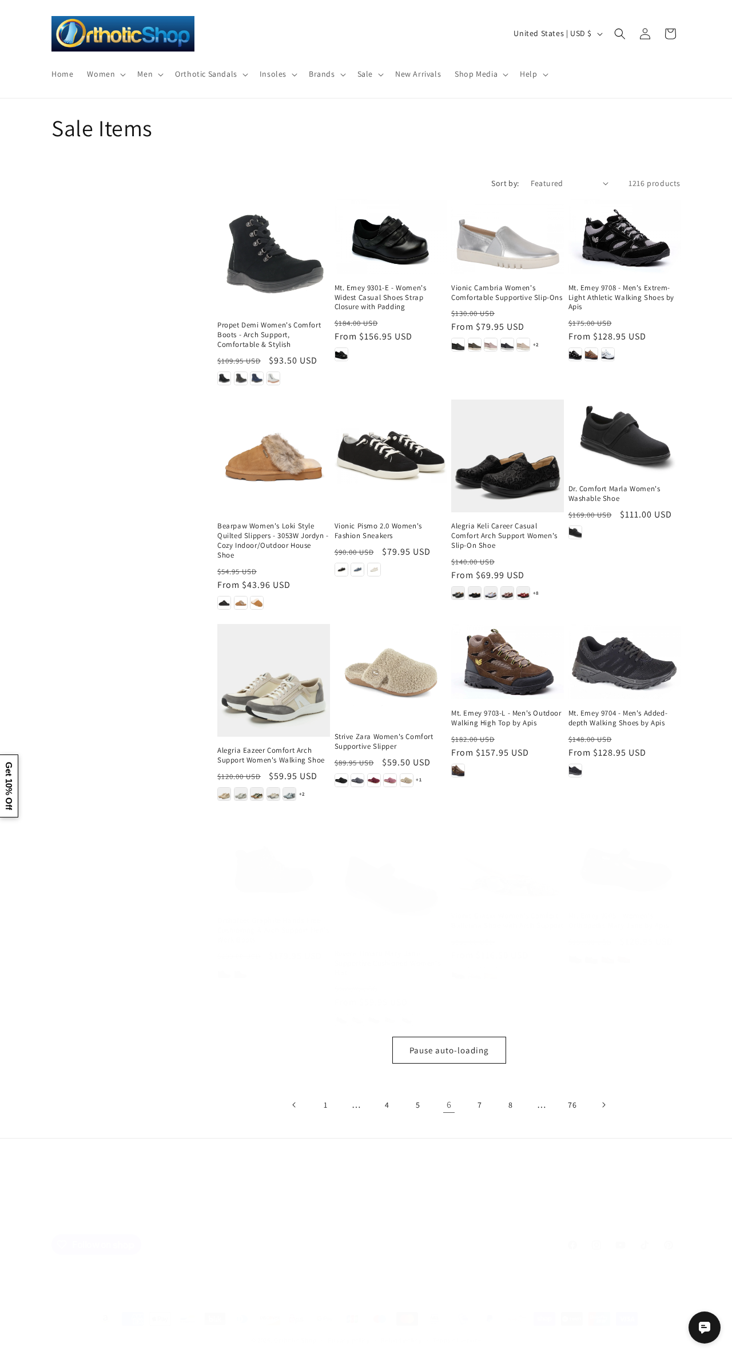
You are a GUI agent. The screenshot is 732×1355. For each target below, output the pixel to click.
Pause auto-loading (449, 1050)
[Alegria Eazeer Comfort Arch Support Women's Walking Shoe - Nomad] (257, 794)
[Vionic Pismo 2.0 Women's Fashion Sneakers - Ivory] (374, 569)
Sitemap (177, 1217)
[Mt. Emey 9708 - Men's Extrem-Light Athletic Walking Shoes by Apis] (624, 236)
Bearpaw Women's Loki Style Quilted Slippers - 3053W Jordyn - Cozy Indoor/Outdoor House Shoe (273, 541)
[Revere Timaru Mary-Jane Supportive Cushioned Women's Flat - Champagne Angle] (357, 1020)
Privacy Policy (350, 1217)
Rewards (467, 1217)
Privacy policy (349, 1340)
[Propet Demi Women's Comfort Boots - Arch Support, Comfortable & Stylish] (273, 255)
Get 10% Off (9, 786)
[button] (105, 74)
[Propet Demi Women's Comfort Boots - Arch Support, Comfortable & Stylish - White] (273, 378)
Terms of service (457, 1340)
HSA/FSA (508, 1217)
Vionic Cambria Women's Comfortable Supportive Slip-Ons (507, 292)
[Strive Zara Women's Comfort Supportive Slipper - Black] (341, 780)
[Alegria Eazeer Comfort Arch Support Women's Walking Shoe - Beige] (224, 794)
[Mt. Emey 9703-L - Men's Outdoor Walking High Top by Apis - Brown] (458, 770)
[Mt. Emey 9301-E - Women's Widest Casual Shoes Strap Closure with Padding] (391, 236)
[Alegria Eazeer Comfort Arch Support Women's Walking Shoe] (273, 680)
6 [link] (449, 1105)
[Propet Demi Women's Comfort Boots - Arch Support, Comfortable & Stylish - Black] (224, 378)
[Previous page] (294, 1104)
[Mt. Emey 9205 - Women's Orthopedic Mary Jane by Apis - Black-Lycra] (591, 959)
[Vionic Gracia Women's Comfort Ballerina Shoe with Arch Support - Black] (458, 973)
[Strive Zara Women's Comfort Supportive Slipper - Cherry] (374, 780)
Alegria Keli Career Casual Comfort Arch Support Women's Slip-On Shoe (504, 536)
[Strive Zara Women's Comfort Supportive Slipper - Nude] (406, 780)
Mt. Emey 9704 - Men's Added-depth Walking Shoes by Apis (618, 718)
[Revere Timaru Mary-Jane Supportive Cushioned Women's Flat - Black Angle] (341, 1020)
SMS (392, 1217)
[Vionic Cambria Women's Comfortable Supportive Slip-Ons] (507, 236)
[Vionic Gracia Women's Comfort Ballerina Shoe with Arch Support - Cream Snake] (475, 973)
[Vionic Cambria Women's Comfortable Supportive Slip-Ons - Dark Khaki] (475, 344)
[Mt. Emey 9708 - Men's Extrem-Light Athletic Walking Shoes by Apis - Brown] (591, 354)
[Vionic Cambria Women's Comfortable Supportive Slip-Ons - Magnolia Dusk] (491, 344)
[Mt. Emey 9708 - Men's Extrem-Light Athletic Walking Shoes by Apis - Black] (575, 354)
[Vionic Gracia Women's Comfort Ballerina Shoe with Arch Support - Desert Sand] (491, 973)
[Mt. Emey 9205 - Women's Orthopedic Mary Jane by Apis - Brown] (608, 959)
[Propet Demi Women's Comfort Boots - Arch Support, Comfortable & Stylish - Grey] (241, 378)
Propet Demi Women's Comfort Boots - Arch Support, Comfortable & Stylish (269, 335)
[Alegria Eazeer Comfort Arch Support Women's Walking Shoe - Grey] (241, 794)
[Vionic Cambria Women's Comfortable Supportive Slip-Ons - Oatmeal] (523, 344)
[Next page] (603, 1104)
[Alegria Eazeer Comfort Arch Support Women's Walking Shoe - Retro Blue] (289, 794)
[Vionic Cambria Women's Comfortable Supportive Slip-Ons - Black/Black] (458, 344)
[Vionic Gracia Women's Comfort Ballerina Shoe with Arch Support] (507, 864)
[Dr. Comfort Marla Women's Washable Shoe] (624, 437)
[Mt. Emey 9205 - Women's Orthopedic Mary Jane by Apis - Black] (575, 959)
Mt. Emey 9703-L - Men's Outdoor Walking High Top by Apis (506, 718)
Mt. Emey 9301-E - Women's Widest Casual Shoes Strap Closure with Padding (381, 297)
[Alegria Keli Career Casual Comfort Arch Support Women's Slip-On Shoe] (507, 456)
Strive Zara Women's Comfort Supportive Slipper (384, 741)
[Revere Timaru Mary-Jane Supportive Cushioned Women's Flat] (391, 883)
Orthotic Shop (295, 1340)
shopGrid (552, 1217)
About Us (257, 1217)
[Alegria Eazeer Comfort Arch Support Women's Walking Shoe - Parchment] (273, 794)
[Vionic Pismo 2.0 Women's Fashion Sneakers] (391, 456)
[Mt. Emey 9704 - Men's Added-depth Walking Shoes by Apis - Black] (575, 770)
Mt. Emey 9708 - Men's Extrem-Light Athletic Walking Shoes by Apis (621, 297)
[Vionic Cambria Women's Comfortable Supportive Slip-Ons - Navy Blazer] (507, 344)
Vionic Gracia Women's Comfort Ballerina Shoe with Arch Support (507, 920)
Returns (425, 1217)
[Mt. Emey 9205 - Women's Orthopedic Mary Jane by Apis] (624, 864)
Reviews (299, 1217)
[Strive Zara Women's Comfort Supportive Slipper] (391, 673)
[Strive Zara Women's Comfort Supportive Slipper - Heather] (390, 780)
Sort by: (505, 183)
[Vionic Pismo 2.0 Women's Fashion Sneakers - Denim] (357, 569)
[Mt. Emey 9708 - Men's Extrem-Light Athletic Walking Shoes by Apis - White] (608, 354)
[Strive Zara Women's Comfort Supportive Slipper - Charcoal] (357, 780)
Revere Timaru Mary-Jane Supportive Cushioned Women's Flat (388, 963)
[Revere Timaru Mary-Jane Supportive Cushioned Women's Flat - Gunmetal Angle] (374, 1020)
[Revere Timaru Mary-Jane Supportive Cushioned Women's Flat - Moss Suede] (390, 1020)
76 (572, 1105)
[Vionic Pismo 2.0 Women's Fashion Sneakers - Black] (341, 569)
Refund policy (401, 1340)
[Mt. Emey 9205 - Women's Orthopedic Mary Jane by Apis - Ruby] (624, 959)
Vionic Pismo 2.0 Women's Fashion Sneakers (378, 531)
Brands (217, 1217)
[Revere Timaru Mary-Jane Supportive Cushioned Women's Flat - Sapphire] (406, 1020)
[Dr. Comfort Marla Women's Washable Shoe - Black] (575, 532)
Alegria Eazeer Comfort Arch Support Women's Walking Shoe (271, 755)
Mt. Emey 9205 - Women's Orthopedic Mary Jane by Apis (618, 920)
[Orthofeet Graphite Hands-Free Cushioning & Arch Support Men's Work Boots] (273, 866)
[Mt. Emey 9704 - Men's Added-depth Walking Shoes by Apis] (624, 661)
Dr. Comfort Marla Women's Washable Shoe (614, 493)
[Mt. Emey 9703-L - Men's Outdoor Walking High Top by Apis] (507, 661)
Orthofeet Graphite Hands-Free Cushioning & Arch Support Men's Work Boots (273, 930)
